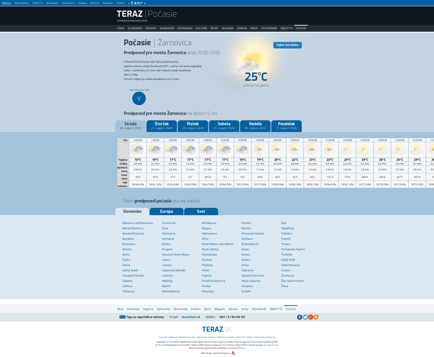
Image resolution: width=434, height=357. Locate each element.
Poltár (206, 270)
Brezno (127, 249)
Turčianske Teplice (293, 249)
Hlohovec (128, 291)
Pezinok (207, 260)
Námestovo (209, 233)
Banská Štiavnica (133, 233)
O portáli (163, 337)
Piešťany (207, 265)
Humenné (168, 223)
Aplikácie (173, 337)
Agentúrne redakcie (206, 337)
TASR (171, 341)
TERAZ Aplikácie (21, 3)
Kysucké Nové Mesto (176, 254)
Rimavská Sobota (252, 233)
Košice (166, 244)
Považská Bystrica (213, 281)
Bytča (126, 254)
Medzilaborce (171, 291)
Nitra (205, 239)
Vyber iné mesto (287, 45)
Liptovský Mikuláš (173, 270)
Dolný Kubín (130, 270)
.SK (217, 329)
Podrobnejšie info (139, 95)
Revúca (246, 228)
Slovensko (135, 28)
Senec (245, 249)
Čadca (126, 260)
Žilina (284, 286)
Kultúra (201, 28)
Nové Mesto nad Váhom (217, 244)
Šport (214, 28)
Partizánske (209, 254)
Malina (241, 347)
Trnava (285, 244)
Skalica (245, 260)
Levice (166, 260)
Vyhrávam (95, 3)
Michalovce (209, 223)
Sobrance (247, 270)
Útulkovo (82, 3)
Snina (245, 265)
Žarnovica (287, 275)
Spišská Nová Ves (252, 275)
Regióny (151, 28)
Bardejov (128, 239)
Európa (166, 211)
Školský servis (68, 3)
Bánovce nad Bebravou (137, 223)
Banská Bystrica (132, 228)
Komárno (168, 239)
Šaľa (283, 223)
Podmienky (264, 337)
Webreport (108, 3)
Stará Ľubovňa (250, 281)
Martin (166, 286)
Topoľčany (287, 228)
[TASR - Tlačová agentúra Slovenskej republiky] (136, 3)
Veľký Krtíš (288, 260)
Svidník (246, 291)
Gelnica (127, 286)
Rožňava (247, 239)
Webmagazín (52, 3)
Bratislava (128, 244)
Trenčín (286, 239)
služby (244, 337)
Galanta (127, 281)
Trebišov (286, 233)
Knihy (254, 28)
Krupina (167, 249)
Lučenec (167, 275)
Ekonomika (185, 28)
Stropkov (247, 286)
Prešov (206, 286)
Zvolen (285, 270)
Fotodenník (269, 28)
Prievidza (208, 291)
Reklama (226, 337)
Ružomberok (250, 244)
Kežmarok (168, 233)
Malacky (167, 281)
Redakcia (187, 337)
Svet (201, 211)
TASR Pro (120, 3)
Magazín (227, 28)
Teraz (120, 28)
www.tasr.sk (272, 344)
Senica (245, 254)
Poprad (206, 275)
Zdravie (242, 28)
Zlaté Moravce (290, 265)
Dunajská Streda (133, 275)
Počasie (301, 28)
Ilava (165, 228)
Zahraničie (167, 28)
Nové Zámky (210, 249)
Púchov (246, 223)
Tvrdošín (286, 254)
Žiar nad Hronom (292, 281)
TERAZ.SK (6, 3)
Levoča (166, 265)
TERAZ (130, 14)
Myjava (206, 228)
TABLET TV (38, 3)
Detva (126, 265)
